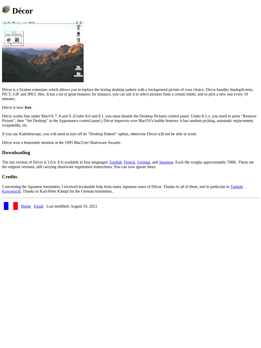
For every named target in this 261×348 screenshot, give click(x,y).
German (143, 162)
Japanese (166, 162)
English (116, 162)
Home (26, 206)
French (129, 162)
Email (38, 206)
